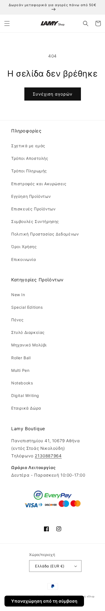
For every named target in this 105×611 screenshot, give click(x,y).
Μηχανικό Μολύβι (29, 345)
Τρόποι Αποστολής (29, 158)
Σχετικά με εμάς (28, 145)
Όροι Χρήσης (24, 246)
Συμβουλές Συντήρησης (35, 221)
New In (18, 294)
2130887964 (48, 455)
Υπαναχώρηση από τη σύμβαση (44, 601)
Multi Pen (20, 370)
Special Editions (27, 307)
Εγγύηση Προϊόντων (31, 196)
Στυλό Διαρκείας (28, 332)
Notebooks (22, 383)
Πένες (17, 319)
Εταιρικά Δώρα (26, 408)
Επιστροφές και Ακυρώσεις (38, 183)
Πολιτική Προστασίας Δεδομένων (45, 234)
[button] (7, 23)
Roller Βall (21, 357)
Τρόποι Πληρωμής (29, 170)
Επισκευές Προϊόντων (33, 208)
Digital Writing (25, 395)
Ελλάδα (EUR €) (50, 566)
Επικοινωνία (23, 259)
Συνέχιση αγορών (53, 94)
